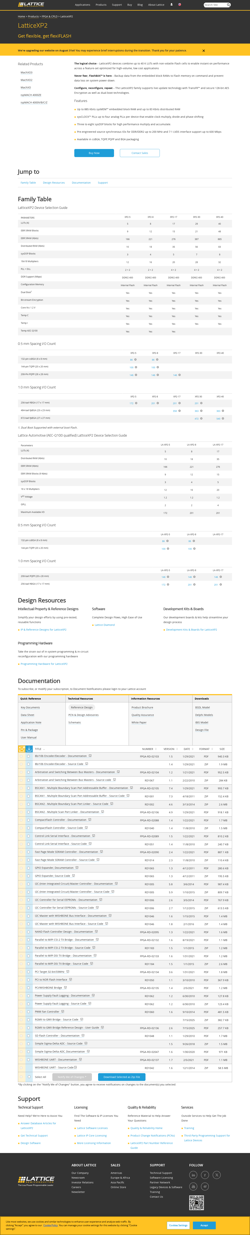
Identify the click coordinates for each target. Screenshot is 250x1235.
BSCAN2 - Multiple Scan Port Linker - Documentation (67, 812)
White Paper (139, 722)
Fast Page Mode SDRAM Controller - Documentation (67, 852)
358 (175, 410)
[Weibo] (205, 1186)
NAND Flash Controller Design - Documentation (64, 931)
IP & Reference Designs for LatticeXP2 (43, 629)
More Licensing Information (94, 1143)
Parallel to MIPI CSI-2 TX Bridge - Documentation (65, 939)
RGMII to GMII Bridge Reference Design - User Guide (67, 1027)
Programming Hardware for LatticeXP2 (44, 664)
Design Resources (54, 182)
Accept (204, 1225)
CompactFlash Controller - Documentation (61, 820)
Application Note (31, 722)
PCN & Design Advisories (83, 715)
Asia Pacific (117, 1182)
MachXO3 (26, 72)
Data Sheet (27, 715)
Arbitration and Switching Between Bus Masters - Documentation (75, 772)
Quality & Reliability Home (146, 1128)
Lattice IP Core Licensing (92, 1135)
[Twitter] (217, 1175)
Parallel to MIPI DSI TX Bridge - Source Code (62, 963)
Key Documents (30, 707)
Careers (76, 1187)
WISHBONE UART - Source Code (54, 1067)
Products (101, 4)
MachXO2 (26, 80)
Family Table (29, 182)
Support (117, 4)
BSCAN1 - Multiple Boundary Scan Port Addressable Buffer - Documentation (82, 788)
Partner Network (160, 1182)
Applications (82, 4)
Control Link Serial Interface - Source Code (61, 843)
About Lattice (156, 4)
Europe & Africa (120, 1177)
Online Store (118, 1187)
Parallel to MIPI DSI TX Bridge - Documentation (63, 955)
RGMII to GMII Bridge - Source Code (57, 1019)
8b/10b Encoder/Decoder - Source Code (59, 764)
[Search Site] (228, 5)
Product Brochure (142, 707)
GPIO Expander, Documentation (54, 867)
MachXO (26, 87)
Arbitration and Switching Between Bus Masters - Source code (73, 780)
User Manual (29, 737)
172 (131, 403)
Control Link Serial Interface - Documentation (63, 836)
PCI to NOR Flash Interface (51, 979)
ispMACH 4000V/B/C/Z (34, 102)
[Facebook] (205, 1175)
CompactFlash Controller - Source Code (59, 828)
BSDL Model (202, 707)
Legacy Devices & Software (166, 1187)
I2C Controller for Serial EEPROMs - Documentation (66, 899)
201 (153, 403)
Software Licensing (161, 1177)
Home (21, 16)
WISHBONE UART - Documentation (56, 1059)
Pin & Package (29, 730)
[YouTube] (193, 1186)
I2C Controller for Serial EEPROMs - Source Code (65, 907)
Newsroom (78, 1177)
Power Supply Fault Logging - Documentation (63, 995)
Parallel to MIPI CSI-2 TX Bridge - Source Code (63, 947)
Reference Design (82, 707)
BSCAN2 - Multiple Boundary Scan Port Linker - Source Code (72, 804)
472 (197, 418)
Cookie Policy (50, 1225)
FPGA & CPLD (49, 16)
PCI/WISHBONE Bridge (49, 987)
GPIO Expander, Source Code (53, 876)
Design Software (31, 1143)
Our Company (80, 1173)
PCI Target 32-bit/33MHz (50, 971)
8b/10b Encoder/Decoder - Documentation (61, 756)
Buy (129, 4)
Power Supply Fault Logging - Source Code (61, 1003)
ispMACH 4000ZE (31, 95)
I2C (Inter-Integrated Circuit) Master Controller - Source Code (72, 891)
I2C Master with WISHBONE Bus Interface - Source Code (69, 923)
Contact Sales (140, 153)
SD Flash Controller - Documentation (57, 1035)
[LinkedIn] (193, 1175)
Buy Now (94, 153)
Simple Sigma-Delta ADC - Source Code (59, 1043)
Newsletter (78, 1192)
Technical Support (161, 1173)
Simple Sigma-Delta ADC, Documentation (60, 1051)
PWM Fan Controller (47, 1011)
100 (131, 367)
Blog (140, 4)
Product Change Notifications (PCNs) (152, 1135)
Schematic (74, 722)
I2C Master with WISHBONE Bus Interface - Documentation (71, 915)
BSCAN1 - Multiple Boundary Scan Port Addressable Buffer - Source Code (80, 796)
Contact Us (156, 1196)
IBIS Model (201, 722)
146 (131, 375)
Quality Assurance (143, 715)
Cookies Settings (178, 1225)
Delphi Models (204, 715)
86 (131, 359)
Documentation (82, 182)
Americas (116, 1173)
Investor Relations (83, 1182)
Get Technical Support (34, 1135)
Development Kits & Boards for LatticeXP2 (191, 629)
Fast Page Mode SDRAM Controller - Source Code (65, 860)
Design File (202, 730)
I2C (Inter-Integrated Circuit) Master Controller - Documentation (74, 883)
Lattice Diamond (105, 625)
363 (197, 410)
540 (218, 418)
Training (189, 1128)
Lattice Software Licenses (92, 1128)
